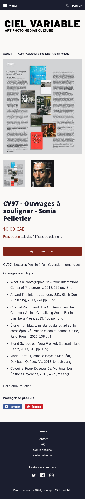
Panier (76, 5)
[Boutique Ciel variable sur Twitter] (34, 476)
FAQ (42, 444)
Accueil (7, 53)
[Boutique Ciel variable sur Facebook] (42, 476)
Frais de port (11, 236)
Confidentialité (42, 449)
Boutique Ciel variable (57, 490)
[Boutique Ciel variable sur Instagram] (51, 476)
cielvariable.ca (42, 455)
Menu (12, 5)
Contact (43, 439)
